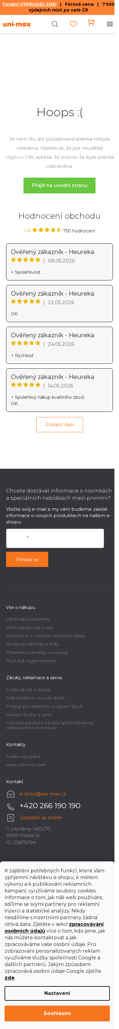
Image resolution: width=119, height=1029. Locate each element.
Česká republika (23, 756)
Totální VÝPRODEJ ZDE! (29, 4)
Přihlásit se (27, 559)
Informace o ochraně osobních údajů (45, 635)
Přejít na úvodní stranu (59, 185)
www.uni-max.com (26, 764)
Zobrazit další (60, 424)
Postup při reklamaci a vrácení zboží (44, 706)
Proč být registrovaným (31, 660)
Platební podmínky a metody (37, 652)
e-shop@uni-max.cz (43, 794)
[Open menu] (110, 24)
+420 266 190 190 (50, 805)
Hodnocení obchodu (59, 216)
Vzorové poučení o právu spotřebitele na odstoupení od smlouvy (50, 725)
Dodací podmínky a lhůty (32, 644)
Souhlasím (57, 1013)
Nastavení (57, 993)
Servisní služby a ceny (28, 714)
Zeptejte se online (41, 817)
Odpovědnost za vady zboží (35, 697)
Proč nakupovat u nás (29, 627)
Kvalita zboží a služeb (28, 689)
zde (10, 978)
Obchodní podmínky (28, 619)
